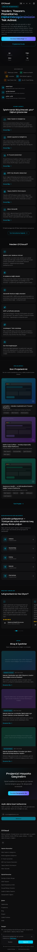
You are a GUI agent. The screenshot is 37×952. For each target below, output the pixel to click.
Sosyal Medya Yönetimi (8, 888)
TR (21, 3)
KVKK (2, 920)
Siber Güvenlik (5, 868)
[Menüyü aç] (34, 3)
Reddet (10, 942)
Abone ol (18, 818)
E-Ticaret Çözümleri (7, 859)
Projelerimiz (4, 907)
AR (29, 3)
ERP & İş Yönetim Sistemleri (9, 862)
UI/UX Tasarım (5, 881)
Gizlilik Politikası (5, 917)
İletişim (3, 914)
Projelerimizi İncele (18, 44)
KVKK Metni (13, 938)
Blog (2, 911)
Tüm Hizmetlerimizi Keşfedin (17, 233)
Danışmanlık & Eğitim (7, 894)
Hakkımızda (4, 904)
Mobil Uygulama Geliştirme (9, 855)
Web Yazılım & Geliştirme (8, 852)
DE (26, 3)
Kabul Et (25, 942)
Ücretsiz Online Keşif (17, 39)
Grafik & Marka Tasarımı (8, 891)
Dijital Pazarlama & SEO (8, 885)
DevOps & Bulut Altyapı (8, 878)
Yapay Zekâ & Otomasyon (8, 865)
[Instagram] (2, 842)
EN (24, 3)
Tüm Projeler (17, 504)
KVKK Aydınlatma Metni (24, 949)
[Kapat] (32, 936)
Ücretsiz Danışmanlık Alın (18, 793)
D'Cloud (5, 830)
